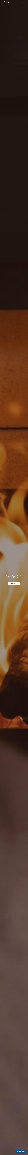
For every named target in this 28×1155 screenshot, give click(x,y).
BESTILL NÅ (14, 583)
